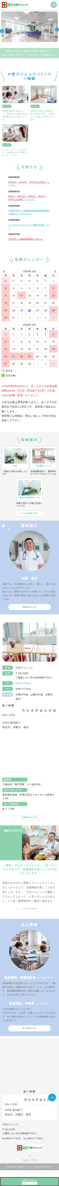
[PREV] (5, 271)
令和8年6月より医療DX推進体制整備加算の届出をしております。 (28, 212)
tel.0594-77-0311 (11, 1138)
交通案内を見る (29, 817)
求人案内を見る (29, 1028)
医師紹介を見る (29, 607)
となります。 (29, 184)
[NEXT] (54, 271)
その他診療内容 (29, 513)
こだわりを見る (29, 909)
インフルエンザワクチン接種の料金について (29, 226)
